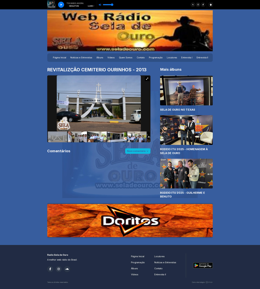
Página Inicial (59, 57)
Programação (156, 57)
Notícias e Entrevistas (81, 57)
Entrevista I (186, 57)
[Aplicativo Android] (211, 5)
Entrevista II (202, 57)
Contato (141, 57)
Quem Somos (126, 57)
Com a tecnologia (198, 282)
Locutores (172, 57)
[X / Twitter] (193, 5)
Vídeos (111, 57)
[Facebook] (203, 5)
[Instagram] (198, 5)
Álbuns (99, 57)
